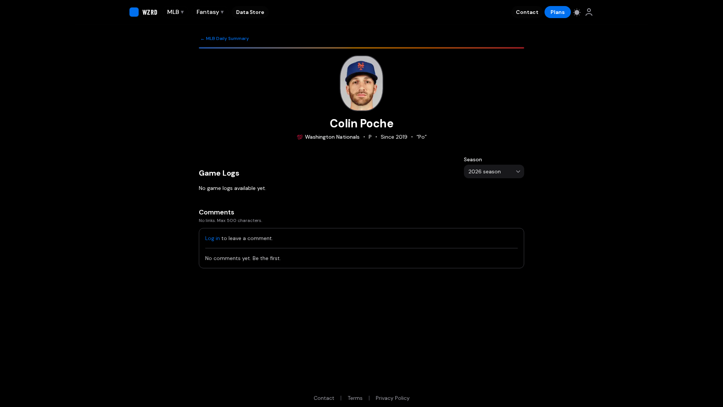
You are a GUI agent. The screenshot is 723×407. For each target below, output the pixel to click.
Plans (558, 12)
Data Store (250, 12)
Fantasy (210, 12)
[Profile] (588, 12)
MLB (175, 12)
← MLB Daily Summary (224, 38)
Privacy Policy (393, 398)
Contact (527, 12)
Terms (355, 398)
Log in (212, 238)
